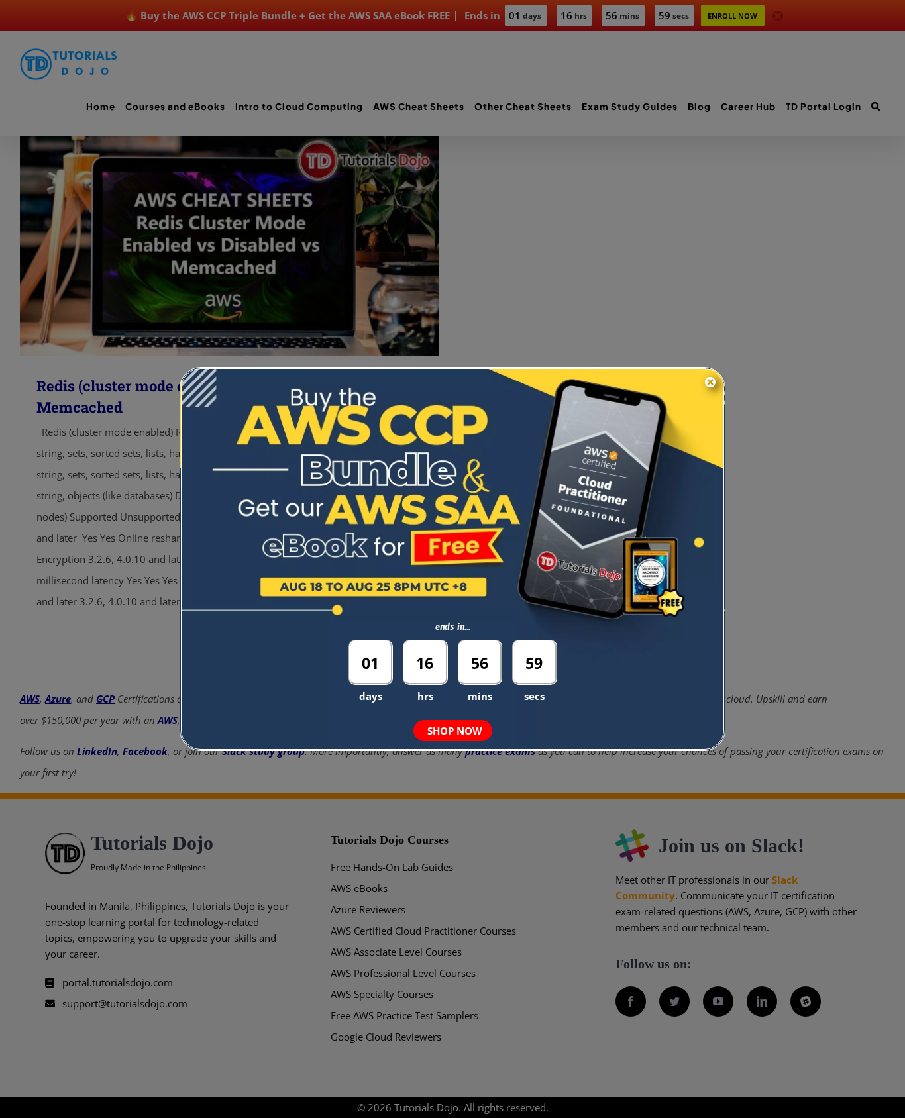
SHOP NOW (454, 730)
